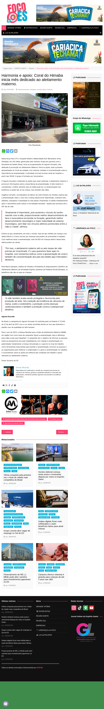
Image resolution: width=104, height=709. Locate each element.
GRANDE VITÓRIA (14, 28)
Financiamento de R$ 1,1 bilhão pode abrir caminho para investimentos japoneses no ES (17, 653)
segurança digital (44, 517)
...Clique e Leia (93, 263)
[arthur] (35, 405)
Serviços (17, 526)
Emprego (7, 517)
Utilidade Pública (51, 570)
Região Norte (8, 526)
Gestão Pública (23, 468)
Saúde (49, 567)
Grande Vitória (41, 89)
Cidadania (51, 564)
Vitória (14, 471)
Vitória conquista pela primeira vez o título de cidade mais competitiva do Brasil (17, 477)
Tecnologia (55, 517)
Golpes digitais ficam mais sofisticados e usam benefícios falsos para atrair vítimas (16, 642)
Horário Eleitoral (44, 468)
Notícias (49, 89)
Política (61, 468)
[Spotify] (15, 385)
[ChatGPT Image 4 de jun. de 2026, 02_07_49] (86, 297)
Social (41, 570)
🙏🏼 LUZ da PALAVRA (10, 33)
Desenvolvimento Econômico (13, 514)
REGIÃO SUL (60, 28)
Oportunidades (16, 523)
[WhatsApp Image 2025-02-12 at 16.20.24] (35, 286)
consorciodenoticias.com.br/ (13, 380)
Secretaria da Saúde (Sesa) (14, 423)
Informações (8, 520)
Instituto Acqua (56, 419)
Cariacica (42, 564)
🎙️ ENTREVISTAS (31, 28)
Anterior (8, 432)
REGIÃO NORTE (46, 28)
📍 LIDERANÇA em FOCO (89, 28)
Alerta (41, 511)
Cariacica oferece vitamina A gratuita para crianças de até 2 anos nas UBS (51, 577)
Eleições (41, 465)
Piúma (26, 523)
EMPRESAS (72, 28)
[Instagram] (6, 385)
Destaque (33, 89)
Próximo (61, 432)
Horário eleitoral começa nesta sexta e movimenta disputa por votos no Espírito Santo (16, 619)
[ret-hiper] (86, 161)
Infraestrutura (19, 520)
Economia (8, 564)
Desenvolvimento (23, 89)
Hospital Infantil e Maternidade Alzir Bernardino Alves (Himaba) (25, 419)
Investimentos (19, 567)
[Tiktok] (12, 385)
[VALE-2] (86, 95)
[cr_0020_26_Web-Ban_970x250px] (69, 13)
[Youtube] (3, 385)
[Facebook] (9, 385)
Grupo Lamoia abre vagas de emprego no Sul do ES (16, 631)
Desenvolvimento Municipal (13, 465)
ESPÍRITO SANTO (10, 468)
